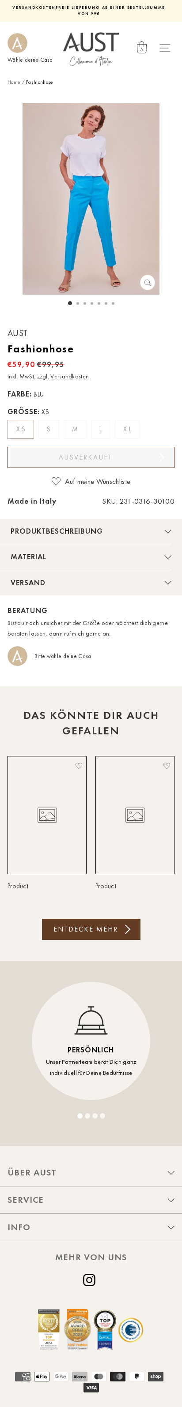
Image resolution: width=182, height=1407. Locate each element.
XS (21, 429)
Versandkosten (69, 376)
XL (128, 429)
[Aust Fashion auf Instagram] (91, 1280)
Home (14, 82)
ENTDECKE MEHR (85, 929)
